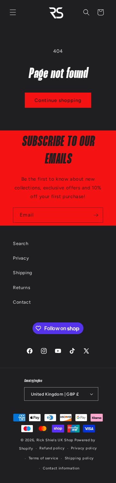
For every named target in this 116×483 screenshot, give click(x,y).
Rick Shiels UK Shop (54, 440)
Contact (22, 302)
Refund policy (51, 448)
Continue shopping (58, 100)
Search (21, 243)
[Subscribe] (96, 215)
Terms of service (43, 458)
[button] (13, 12)
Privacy (21, 258)
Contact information (61, 468)
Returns (21, 287)
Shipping (22, 272)
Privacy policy (84, 448)
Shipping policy (79, 458)
